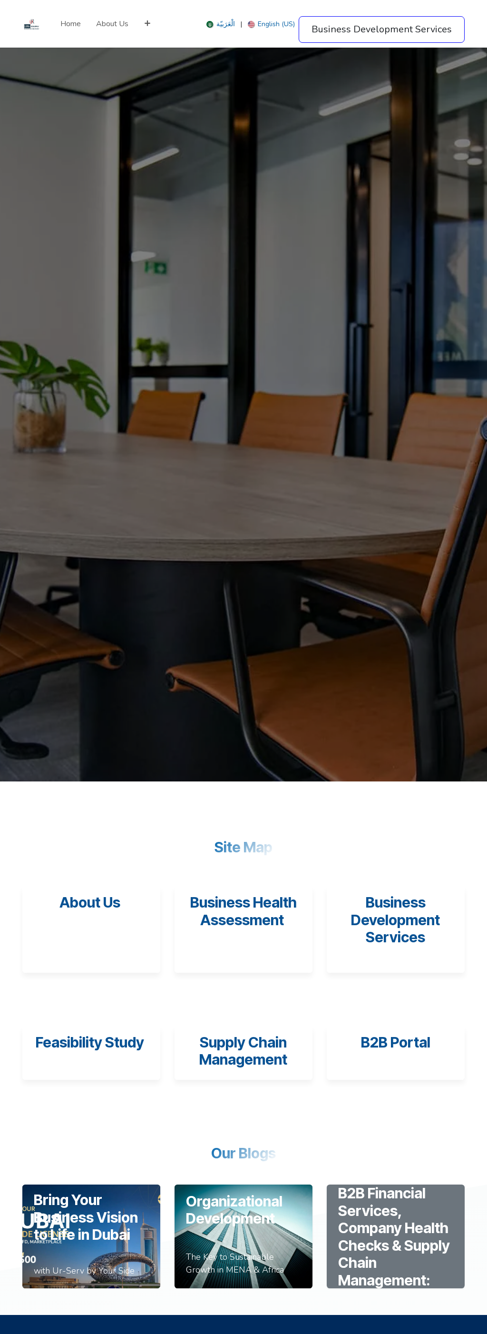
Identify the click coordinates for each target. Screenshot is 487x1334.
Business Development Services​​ (382, 29)
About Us (89, 902)
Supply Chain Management (243, 1051)
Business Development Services (395, 920)
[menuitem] (70, 23)
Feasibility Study (91, 1042)
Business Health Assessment (243, 911)
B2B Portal (395, 1042)
